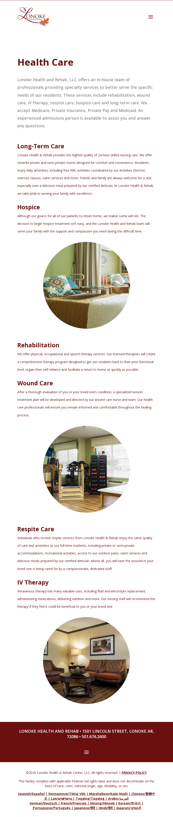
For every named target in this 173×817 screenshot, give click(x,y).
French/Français (73, 803)
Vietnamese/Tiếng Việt (67, 794)
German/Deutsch (43, 803)
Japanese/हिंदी (84, 808)
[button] (150, 16)
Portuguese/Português (52, 808)
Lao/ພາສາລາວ (61, 798)
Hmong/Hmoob (102, 803)
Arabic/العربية (118, 798)
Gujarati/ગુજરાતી (128, 808)
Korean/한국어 (129, 803)
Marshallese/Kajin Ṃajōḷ (108, 794)
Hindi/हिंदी (106, 808)
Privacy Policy (134, 772)
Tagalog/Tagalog (90, 798)
